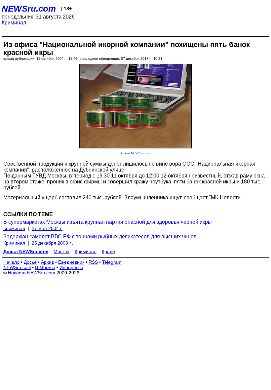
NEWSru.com (29, 9)
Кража (108, 251)
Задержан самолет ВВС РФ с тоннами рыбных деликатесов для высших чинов (100, 236)
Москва (61, 251)
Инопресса (71, 267)
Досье (30, 262)
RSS (93, 262)
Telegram (112, 262)
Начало (11, 262)
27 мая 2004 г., (48, 228)
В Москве (45, 267)
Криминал (14, 22)
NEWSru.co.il (17, 267)
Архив (47, 262)
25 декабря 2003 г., (52, 243)
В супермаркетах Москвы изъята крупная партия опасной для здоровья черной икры (107, 222)
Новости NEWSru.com (31, 272)
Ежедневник (71, 262)
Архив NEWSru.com (135, 153)
